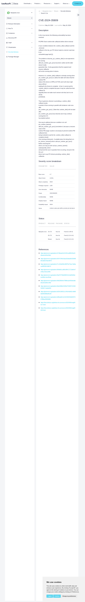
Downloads (27, 3)
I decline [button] (57, 596)
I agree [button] (50, 596)
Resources (47, 3)
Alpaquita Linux (47, 11)
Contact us (78, 3)
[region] (19, 305)
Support (56, 3)
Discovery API (12, 38)
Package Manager (13, 56)
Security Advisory (13, 52)
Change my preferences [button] (69, 596)
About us (65, 3)
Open (78, 15)
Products (37, 3)
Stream (56, 11)
